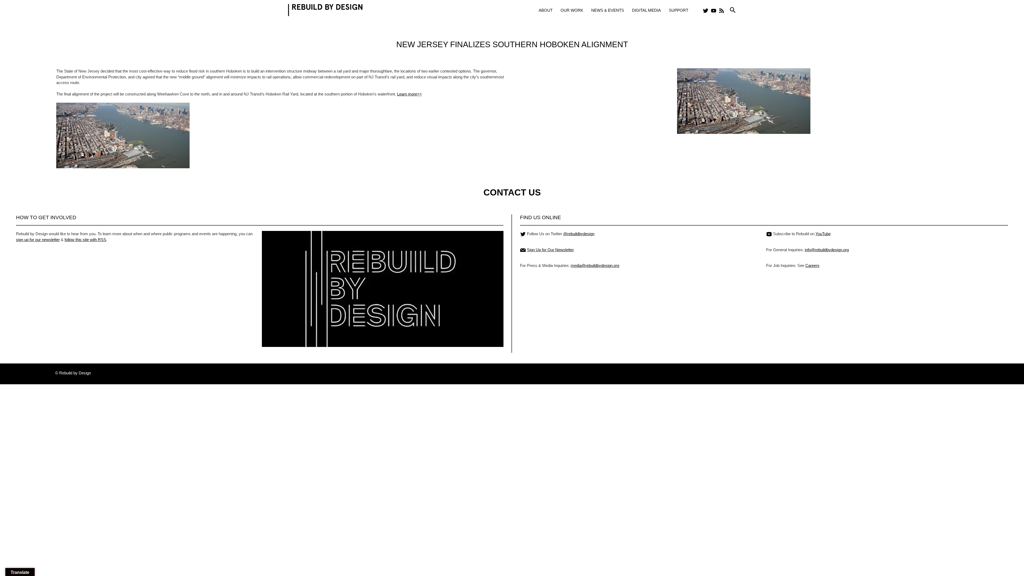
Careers (812, 265)
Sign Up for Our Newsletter (550, 249)
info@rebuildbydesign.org (827, 249)
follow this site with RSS (85, 239)
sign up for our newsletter (38, 239)
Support (678, 10)
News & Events (607, 10)
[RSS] (721, 10)
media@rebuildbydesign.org (595, 265)
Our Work (572, 10)
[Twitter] (705, 10)
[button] (733, 10)
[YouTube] (713, 10)
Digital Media (646, 10)
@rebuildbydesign (578, 233)
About (546, 10)
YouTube (823, 233)
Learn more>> (409, 94)
